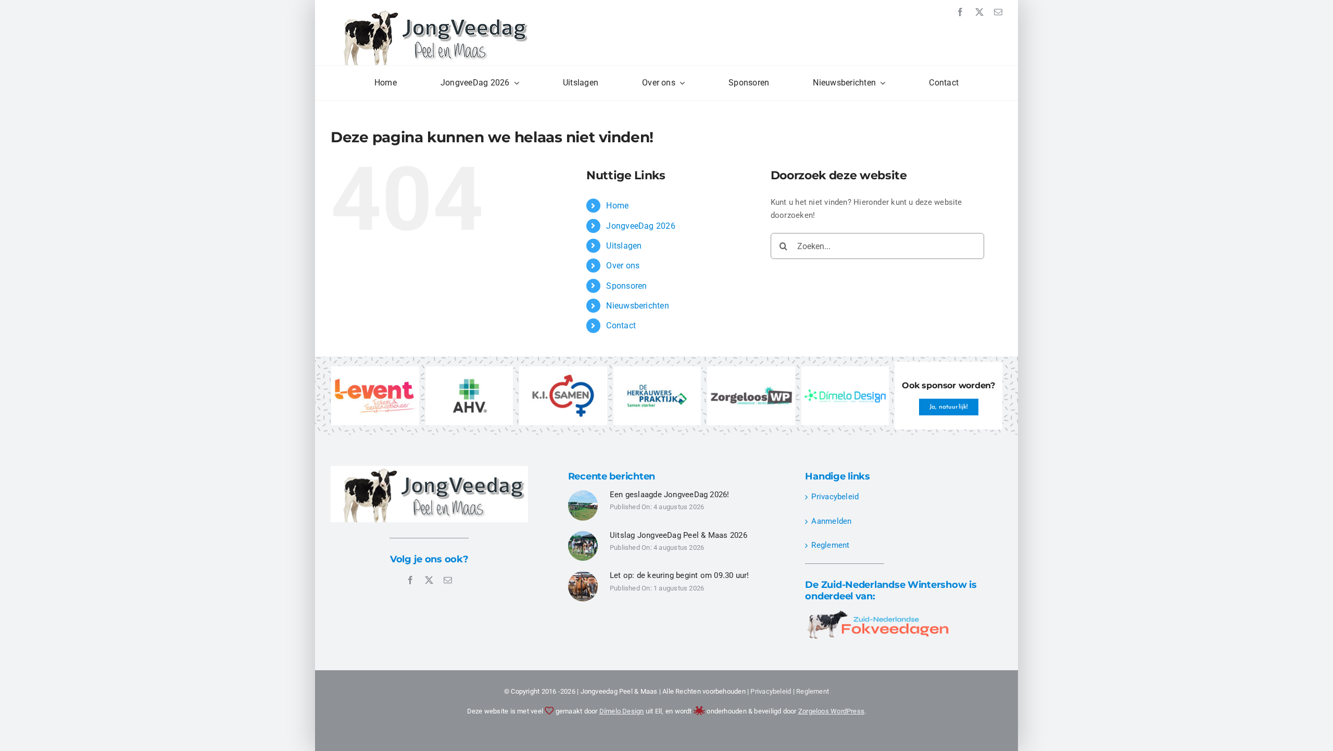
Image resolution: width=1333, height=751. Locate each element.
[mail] (998, 12)
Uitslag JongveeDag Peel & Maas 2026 (678, 535)
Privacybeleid (835, 496)
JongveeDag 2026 (640, 226)
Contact (621, 325)
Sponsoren (626, 286)
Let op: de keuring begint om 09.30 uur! (679, 575)
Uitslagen (624, 246)
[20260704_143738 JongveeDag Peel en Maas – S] (583, 575)
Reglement (830, 545)
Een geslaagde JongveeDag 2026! (670, 494)
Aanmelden (831, 521)
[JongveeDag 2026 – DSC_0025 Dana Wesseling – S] (583, 534)
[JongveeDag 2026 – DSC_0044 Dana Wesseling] (583, 494)
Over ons (622, 265)
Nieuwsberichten (637, 306)
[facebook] (960, 12)
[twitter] (979, 12)
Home (617, 206)
